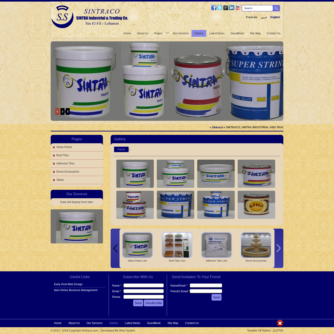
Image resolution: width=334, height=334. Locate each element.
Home (127, 33)
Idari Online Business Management (75, 290)
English (275, 17)
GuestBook (237, 33)
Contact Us (273, 33)
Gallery (198, 33)
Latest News (216, 33)
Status (60, 179)
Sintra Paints (64, 147)
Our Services (181, 33)
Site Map (255, 33)
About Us (142, 33)
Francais (251, 17)
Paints (121, 149)
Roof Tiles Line (177, 260)
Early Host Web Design (68, 284)
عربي (264, 17)
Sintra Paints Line (137, 260)
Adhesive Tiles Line (216, 260)
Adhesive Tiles (65, 163)
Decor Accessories (67, 171)
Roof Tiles (62, 155)
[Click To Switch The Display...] (280, 325)
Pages (158, 33)
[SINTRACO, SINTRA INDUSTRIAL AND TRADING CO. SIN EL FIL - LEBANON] (91, 27)
